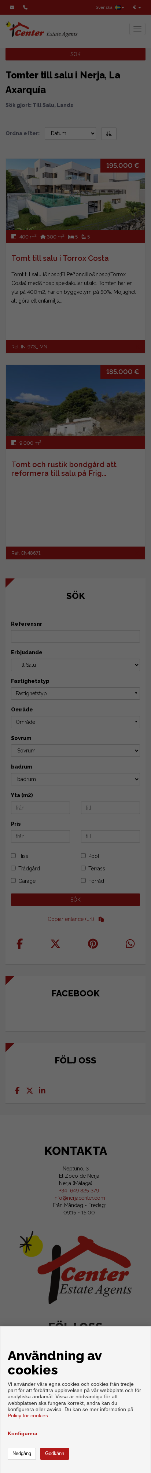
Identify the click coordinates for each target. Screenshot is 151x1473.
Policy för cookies (28, 1415)
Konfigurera (22, 1433)
